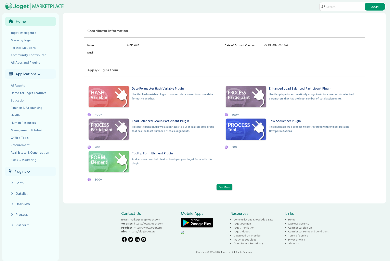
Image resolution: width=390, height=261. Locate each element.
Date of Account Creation (240, 45)
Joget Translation (244, 228)
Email (90, 52)
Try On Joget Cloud (245, 239)
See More (224, 187)
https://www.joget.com (148, 223)
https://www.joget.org (148, 228)
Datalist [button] (22, 193)
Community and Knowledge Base (253, 219)
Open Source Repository (248, 243)
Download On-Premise (247, 235)
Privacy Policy (296, 239)
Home (292, 219)
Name (90, 45)
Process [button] (22, 214)
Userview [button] (23, 204)
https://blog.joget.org (142, 231)
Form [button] (20, 183)
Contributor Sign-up (300, 228)
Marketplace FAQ (299, 223)
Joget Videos (242, 231)
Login (375, 6)
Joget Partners (242, 223)
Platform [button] (22, 225)
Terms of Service (298, 235)
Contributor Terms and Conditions (308, 231)
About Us (293, 243)
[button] (40, 74)
